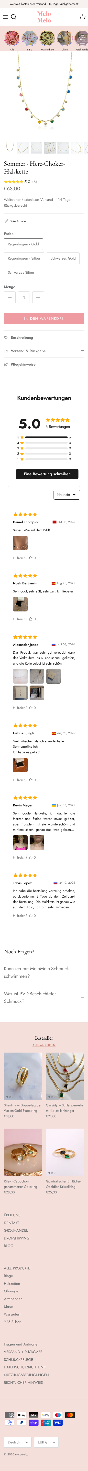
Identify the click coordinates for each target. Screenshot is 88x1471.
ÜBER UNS (12, 1215)
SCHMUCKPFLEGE (18, 1359)
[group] (12, 40)
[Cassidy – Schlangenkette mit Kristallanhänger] (65, 1076)
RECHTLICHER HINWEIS (23, 1382)
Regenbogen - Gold (23, 244)
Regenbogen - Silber (24, 258)
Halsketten (12, 1283)
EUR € (42, 1442)
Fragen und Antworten (21, 1344)
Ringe (8, 1275)
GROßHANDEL (16, 1230)
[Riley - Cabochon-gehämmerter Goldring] (23, 1152)
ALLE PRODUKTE (17, 1268)
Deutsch (14, 1442)
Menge (9, 287)
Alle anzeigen (44, 1045)
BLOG (8, 1245)
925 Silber (12, 1322)
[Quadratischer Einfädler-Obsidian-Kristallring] (65, 1152)
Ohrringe (11, 1291)
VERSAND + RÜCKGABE (23, 1352)
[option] (44, 95)
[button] (15, 221)
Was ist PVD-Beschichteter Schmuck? (30, 997)
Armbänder (13, 1299)
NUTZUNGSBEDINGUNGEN (26, 1375)
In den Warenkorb (44, 318)
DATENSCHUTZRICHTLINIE (25, 1367)
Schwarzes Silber (21, 272)
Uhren (8, 1306)
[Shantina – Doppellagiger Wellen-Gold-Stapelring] (23, 1076)
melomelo (21, 1454)
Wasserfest (12, 1314)
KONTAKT (11, 1223)
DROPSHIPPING (17, 1238)
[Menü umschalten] (5, 17)
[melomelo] (44, 17)
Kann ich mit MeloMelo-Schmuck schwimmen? (36, 972)
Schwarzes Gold (63, 258)
